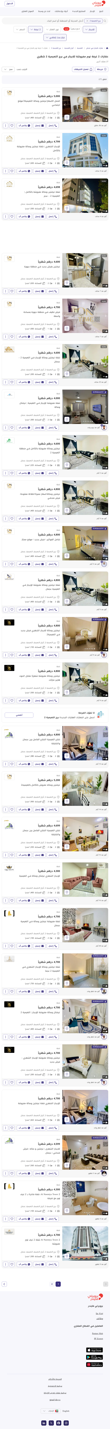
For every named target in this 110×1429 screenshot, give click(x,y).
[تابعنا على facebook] (58, 1423)
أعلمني (19, 715)
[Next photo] (105, 105)
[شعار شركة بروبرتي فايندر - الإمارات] (98, 3)
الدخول (9, 3)
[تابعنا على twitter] (51, 1423)
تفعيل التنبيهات (81, 69)
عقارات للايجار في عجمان (94, 48)
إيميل (37, 125)
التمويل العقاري (27, 11)
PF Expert (98, 1339)
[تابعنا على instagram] (66, 1423)
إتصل (51, 125)
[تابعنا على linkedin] (43, 1423)
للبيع (101, 11)
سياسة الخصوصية (55, 1386)
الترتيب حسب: (21, 69)
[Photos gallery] (85, 105)
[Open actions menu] (5, 125)
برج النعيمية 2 (95, 21)
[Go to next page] (4, 1284)
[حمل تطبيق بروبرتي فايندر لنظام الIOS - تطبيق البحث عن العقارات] (94, 1349)
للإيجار (92, 11)
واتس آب (23, 125)
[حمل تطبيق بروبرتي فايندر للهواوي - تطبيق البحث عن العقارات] (94, 1364)
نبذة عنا (99, 1313)
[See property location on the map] (66, 117)
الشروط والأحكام (55, 1379)
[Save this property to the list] (11, 125)
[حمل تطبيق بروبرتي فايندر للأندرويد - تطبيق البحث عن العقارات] (94, 1357)
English (66, 1411)
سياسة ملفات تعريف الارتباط (55, 1393)
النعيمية (80, 48)
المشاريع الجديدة (78, 11)
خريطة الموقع (55, 1400)
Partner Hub (97, 1333)
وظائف (99, 1319)
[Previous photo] (64, 105)
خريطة (100, 69)
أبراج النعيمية (68, 48)
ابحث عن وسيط (44, 11)
